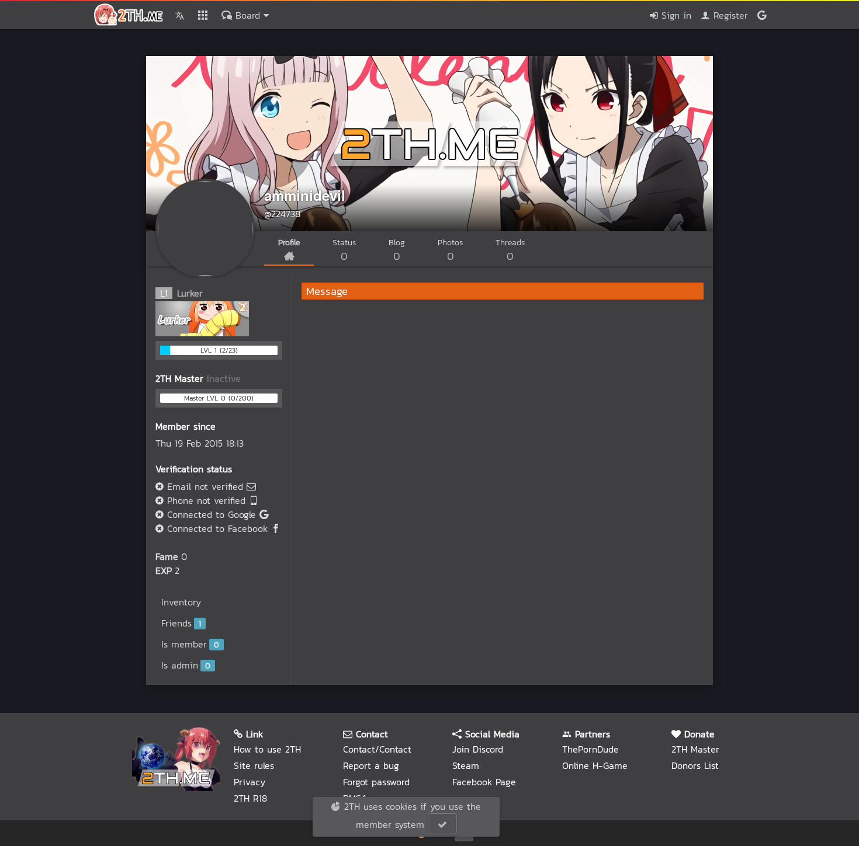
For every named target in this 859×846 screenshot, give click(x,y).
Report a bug (371, 765)
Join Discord (477, 749)
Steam (465, 765)
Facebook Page (484, 782)
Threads (510, 250)
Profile (289, 242)
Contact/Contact (377, 749)
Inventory (181, 602)
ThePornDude (590, 749)
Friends (181, 623)
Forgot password (376, 782)
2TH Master (695, 749)
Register (729, 15)
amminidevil (304, 195)
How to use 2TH (267, 749)
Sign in (674, 15)
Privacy (249, 782)
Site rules (254, 765)
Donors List (695, 765)
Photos (450, 250)
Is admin (185, 665)
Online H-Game (595, 765)
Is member (190, 644)
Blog (397, 250)
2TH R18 (250, 798)
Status (344, 250)
